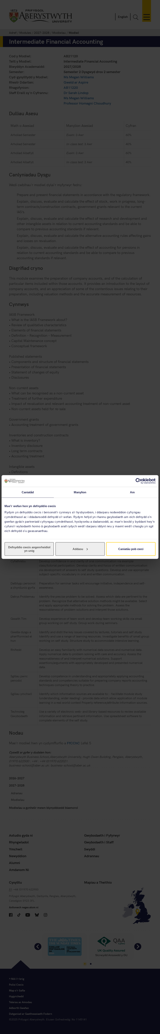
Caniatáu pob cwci (130, 548)
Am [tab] (132, 492)
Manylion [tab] (80, 492)
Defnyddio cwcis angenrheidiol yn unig (29, 548)
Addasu (78, 548)
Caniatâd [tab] (28, 492)
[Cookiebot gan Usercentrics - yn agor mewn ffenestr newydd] (138, 481)
